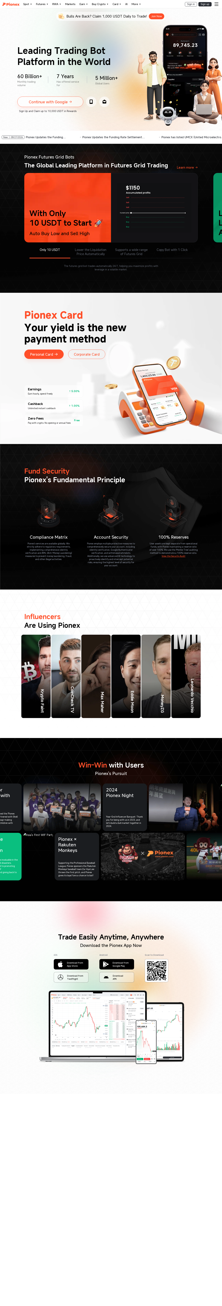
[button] (52, 100)
